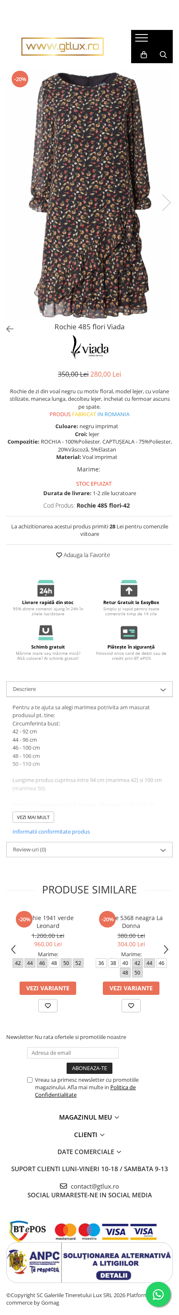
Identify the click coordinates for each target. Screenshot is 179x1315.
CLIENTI (86, 1134)
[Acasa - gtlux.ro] (62, 46)
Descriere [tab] (24, 689)
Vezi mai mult (33, 817)
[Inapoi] (6, 329)
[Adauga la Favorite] (47, 1005)
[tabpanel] (89, 194)
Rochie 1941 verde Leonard (48, 922)
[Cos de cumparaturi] (144, 55)
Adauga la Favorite (86, 555)
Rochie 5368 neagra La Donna (131, 922)
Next (166, 202)
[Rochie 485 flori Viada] (89, 194)
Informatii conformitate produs (51, 831)
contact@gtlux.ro (94, 1186)
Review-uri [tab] (29, 849)
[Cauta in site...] (163, 55)
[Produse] (142, 40)
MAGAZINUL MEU (86, 1117)
